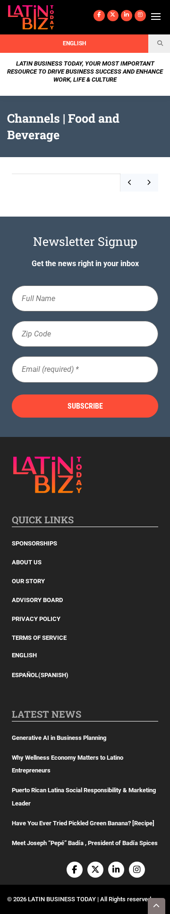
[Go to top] (157, 906)
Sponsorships (34, 543)
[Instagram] (140, 15)
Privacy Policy (36, 618)
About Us (27, 562)
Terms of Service (39, 637)
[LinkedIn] (126, 15)
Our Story (28, 581)
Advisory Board (37, 600)
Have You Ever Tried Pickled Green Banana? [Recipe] (83, 823)
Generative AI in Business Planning (59, 737)
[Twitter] (113, 15)
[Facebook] (99, 15)
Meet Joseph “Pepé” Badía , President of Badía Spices (85, 843)
